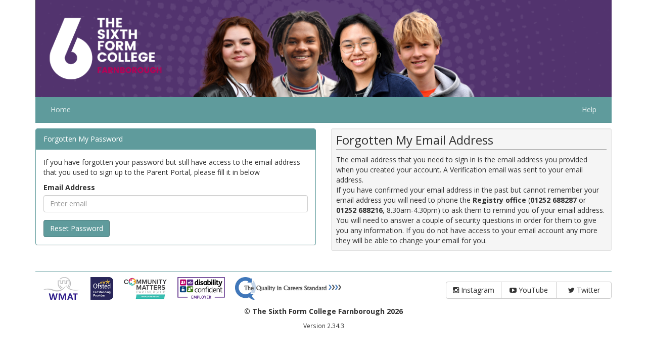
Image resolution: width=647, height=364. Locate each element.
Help (589, 109)
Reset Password (76, 228)
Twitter (587, 290)
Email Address (69, 187)
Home (61, 109)
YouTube (532, 290)
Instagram (476, 290)
